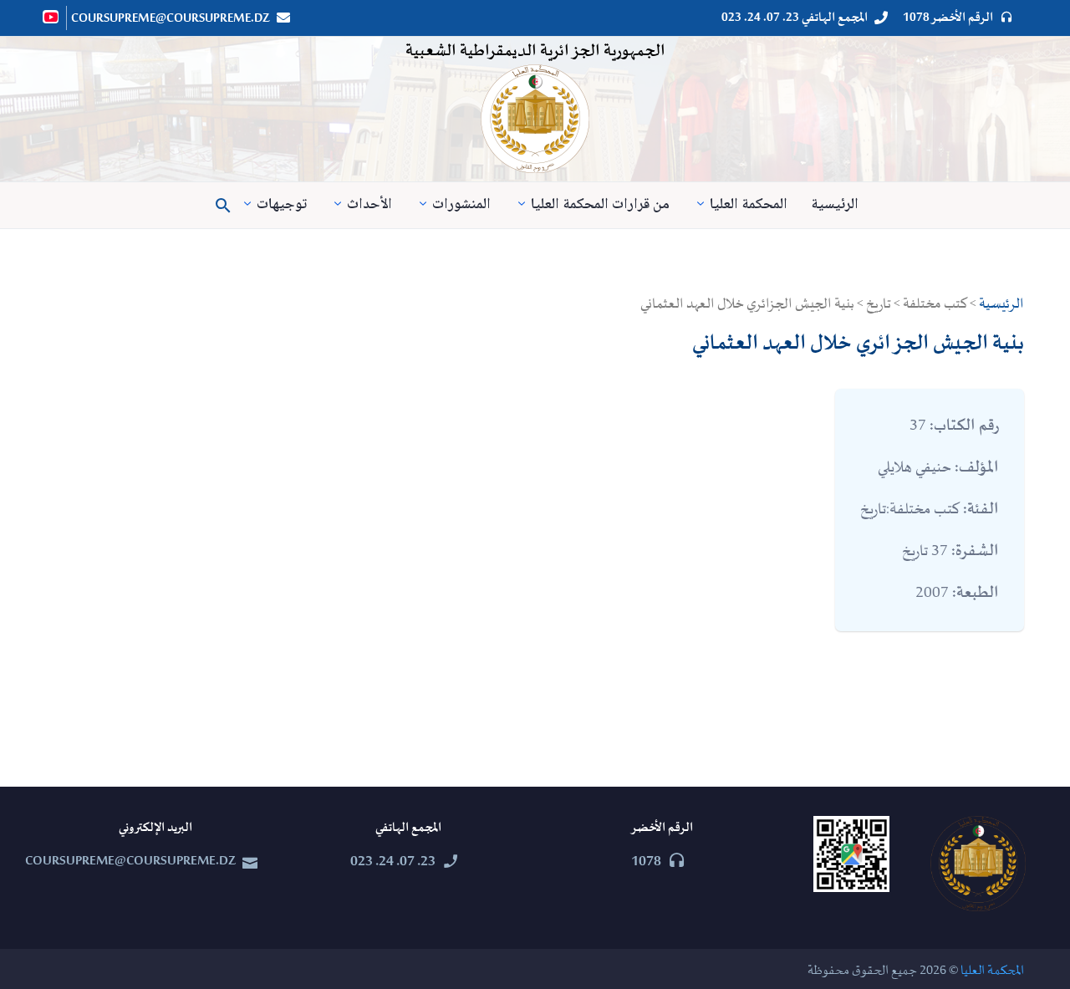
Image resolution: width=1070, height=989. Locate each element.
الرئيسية (835, 205)
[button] (223, 206)
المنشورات (461, 205)
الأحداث (369, 205)
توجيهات (282, 205)
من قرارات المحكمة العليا (600, 205)
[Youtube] (52, 16)
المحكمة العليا (748, 205)
